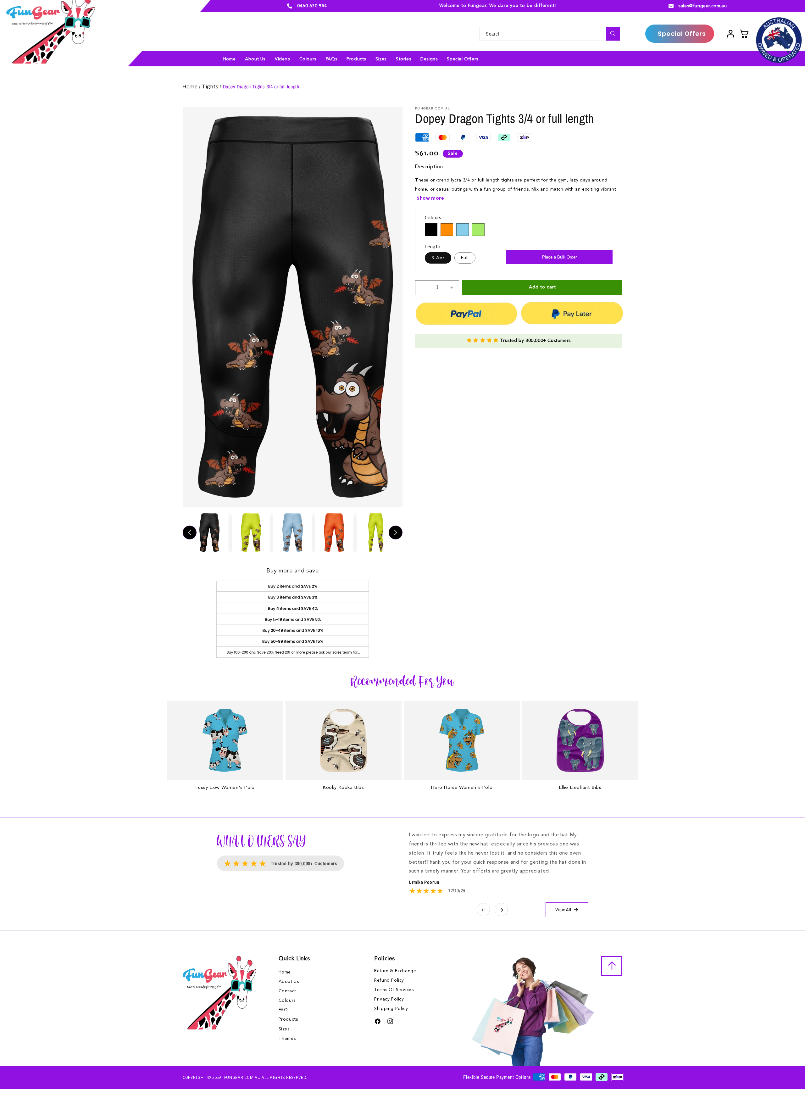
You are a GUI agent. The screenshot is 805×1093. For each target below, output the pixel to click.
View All (563, 909)
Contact (287, 991)
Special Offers (682, 33)
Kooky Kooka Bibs (343, 787)
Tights (211, 87)
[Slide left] (190, 532)
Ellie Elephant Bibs (580, 787)
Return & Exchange (395, 971)
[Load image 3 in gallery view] (292, 532)
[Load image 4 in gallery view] (334, 532)
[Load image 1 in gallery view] (209, 532)
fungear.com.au (242, 1078)
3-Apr (438, 258)
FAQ (283, 1010)
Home (191, 87)
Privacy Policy (389, 999)
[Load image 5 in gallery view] (376, 532)
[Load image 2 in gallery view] (251, 532)
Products (288, 1019)
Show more (430, 198)
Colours (287, 1000)
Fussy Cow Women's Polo (225, 787)
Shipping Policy (391, 1009)
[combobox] (550, 34)
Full (465, 258)
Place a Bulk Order (559, 257)
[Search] (613, 34)
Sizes (284, 1029)
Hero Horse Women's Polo (461, 787)
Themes (287, 1038)
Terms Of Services (394, 990)
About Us (289, 981)
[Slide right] (395, 532)
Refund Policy (389, 980)
